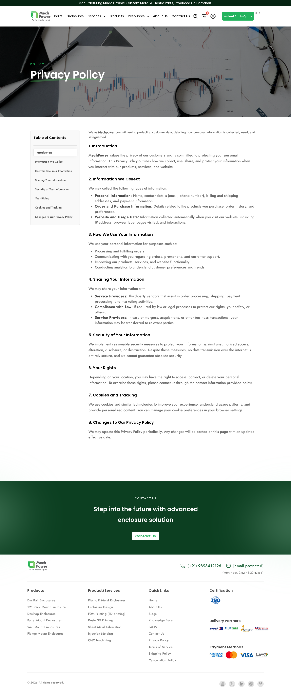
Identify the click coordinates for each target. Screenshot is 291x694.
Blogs (153, 614)
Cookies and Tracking (48, 208)
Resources (137, 16)
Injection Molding (100, 633)
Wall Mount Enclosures (43, 627)
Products (116, 16)
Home (153, 600)
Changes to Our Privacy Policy (53, 217)
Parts (58, 16)
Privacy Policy (159, 640)
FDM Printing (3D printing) (107, 614)
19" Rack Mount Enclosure (46, 607)
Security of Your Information (52, 189)
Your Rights (42, 198)
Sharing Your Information (50, 180)
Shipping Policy (160, 653)
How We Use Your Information (53, 171)
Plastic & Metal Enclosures (107, 600)
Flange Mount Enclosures (45, 633)
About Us (160, 16)
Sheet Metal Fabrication (105, 627)
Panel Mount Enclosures (44, 620)
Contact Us (181, 16)
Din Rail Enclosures (41, 600)
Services (95, 16)
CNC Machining (99, 640)
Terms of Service (161, 647)
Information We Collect (49, 162)
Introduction (44, 153)
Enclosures (75, 16)
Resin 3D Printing (101, 620)
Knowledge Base (161, 620)
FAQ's (153, 627)
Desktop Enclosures (41, 614)
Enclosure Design (100, 607)
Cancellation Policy (162, 660)
